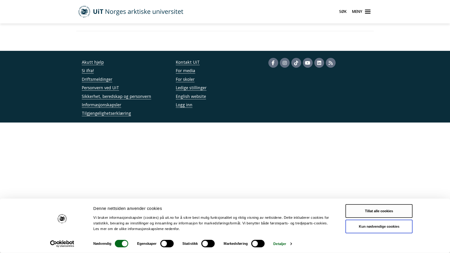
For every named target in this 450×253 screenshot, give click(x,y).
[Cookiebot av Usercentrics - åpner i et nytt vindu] (62, 243)
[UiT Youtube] (308, 63)
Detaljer (279, 244)
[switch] (167, 243)
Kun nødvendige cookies (379, 226)
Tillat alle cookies (379, 211)
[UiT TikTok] (296, 63)
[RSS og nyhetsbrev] (331, 63)
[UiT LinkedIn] (319, 63)
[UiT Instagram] (285, 63)
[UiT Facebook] (273, 63)
